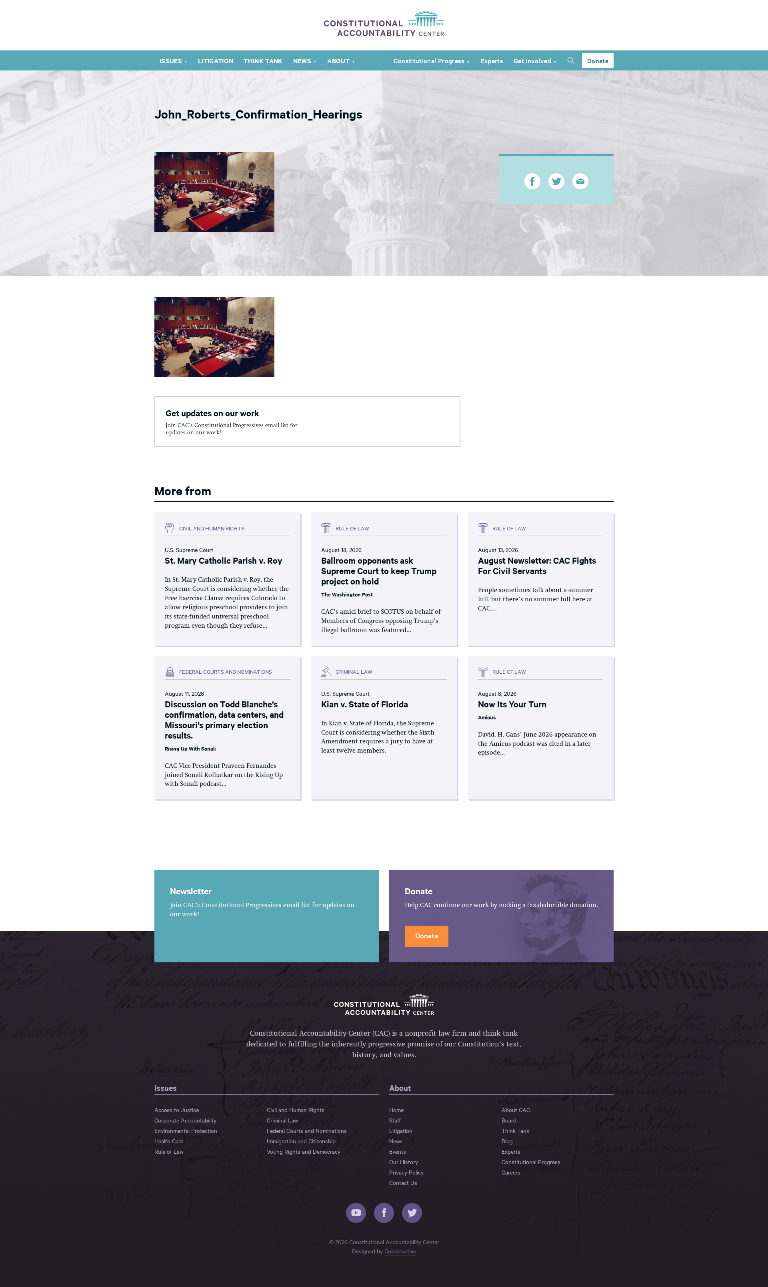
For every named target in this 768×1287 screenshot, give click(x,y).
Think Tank (263, 60)
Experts (492, 60)
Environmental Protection (185, 1130)
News (302, 60)
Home (396, 1110)
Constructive (400, 1251)
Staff (395, 1120)
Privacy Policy (406, 1172)
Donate (597, 60)
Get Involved (532, 60)
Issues (171, 60)
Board (509, 1120)
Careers (511, 1172)
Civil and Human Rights (295, 1110)
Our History (403, 1162)
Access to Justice (176, 1110)
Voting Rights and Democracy (303, 1151)
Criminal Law (282, 1120)
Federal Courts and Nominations (307, 1130)
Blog (507, 1141)
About (338, 60)
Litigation (215, 60)
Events (397, 1151)
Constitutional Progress (429, 60)
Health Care (168, 1141)
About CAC (516, 1110)
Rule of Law (169, 1151)
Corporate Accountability (185, 1120)
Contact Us (403, 1183)
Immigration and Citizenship (301, 1141)
